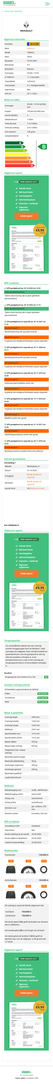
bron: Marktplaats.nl (11, 525)
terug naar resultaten (13, 11)
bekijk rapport (26, 216)
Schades (9, 3)
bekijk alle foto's (36, 488)
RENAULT (31, 48)
